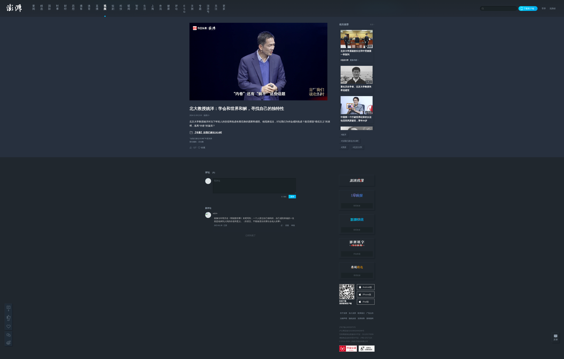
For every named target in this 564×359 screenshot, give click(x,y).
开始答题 (356, 254)
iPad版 (366, 302)
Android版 (367, 287)
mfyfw (215, 213)
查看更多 (356, 206)
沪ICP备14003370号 (347, 327)
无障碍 (552, 8)
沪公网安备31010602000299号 (351, 331)
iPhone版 (367, 294)
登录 (544, 8)
